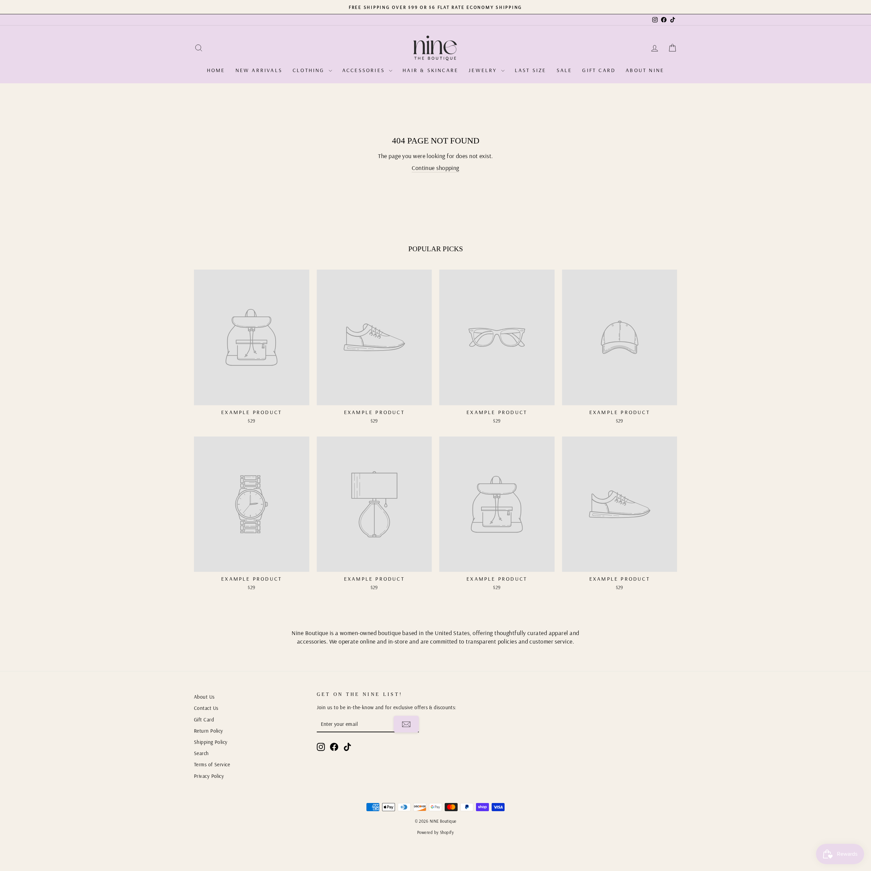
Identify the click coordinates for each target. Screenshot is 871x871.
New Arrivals (258, 70)
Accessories (364, 70)
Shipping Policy (211, 742)
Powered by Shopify (435, 832)
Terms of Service (212, 764)
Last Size (530, 70)
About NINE (645, 70)
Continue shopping (435, 168)
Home (216, 70)
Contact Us (206, 708)
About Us (204, 697)
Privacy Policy (209, 776)
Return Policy (208, 731)
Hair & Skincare (430, 70)
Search (201, 753)
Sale (564, 70)
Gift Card (598, 70)
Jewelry (484, 70)
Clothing (310, 70)
